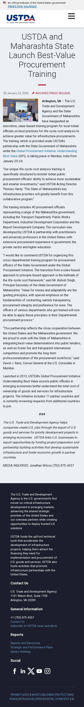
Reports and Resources (25, 643)
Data (21, 699)
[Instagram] (47, 671)
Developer (34, 699)
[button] (73, 18)
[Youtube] (39, 671)
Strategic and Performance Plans (32, 647)
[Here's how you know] (42, 5)
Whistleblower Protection (51, 694)
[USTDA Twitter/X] (31, 671)
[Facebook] (15, 671)
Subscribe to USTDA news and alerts (34, 626)
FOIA (13, 699)
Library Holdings (21, 651)
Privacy (16, 694)
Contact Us (18, 622)
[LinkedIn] (23, 671)
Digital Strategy (56, 699)
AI (72, 699)
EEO (26, 694)
